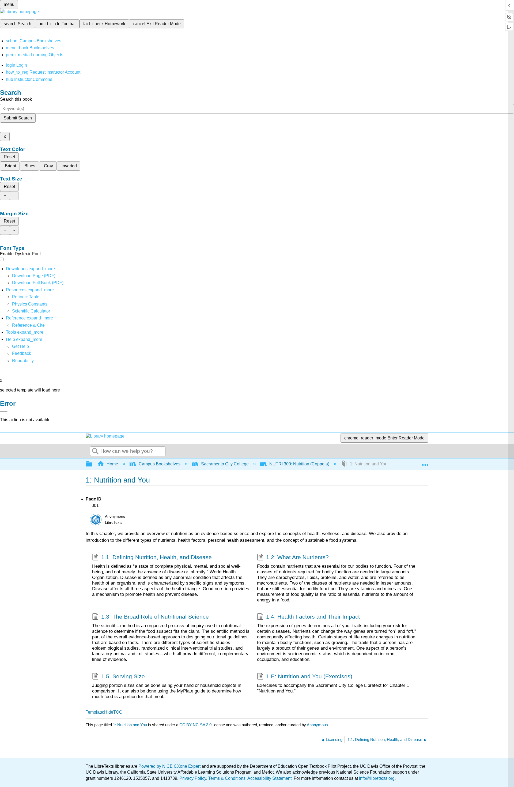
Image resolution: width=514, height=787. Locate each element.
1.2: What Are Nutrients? (297, 557)
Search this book (16, 99)
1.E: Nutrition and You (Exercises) (309, 676)
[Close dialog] (3, 411)
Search (95, 451)
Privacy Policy (192, 778)
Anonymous (317, 724)
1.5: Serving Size (123, 676)
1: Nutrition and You (130, 724)
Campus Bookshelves (160, 464)
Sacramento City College (225, 464)
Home (112, 464)
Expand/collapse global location (425, 462)
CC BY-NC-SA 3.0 (195, 724)
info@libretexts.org (376, 778)
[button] (21, 353)
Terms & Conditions (226, 778)
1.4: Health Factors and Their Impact (313, 616)
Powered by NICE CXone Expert (170, 766)
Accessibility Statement (269, 778)
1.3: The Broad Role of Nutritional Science (155, 616)
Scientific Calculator (31, 311)
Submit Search (18, 118)
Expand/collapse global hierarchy (92, 464)
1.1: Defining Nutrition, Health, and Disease (156, 557)
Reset (9, 157)
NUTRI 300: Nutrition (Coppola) (299, 464)
